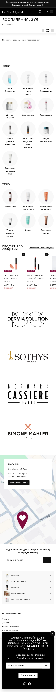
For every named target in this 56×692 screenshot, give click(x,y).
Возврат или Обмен (10, 626)
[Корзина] (46, 12)
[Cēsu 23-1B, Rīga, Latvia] (28, 499)
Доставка (6, 623)
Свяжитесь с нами (10, 630)
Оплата (5, 619)
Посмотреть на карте (18, 482)
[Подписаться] (46, 666)
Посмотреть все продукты (41, 248)
